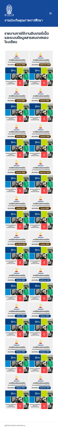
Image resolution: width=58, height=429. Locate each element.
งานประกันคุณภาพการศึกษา (24, 20)
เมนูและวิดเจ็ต (50, 13)
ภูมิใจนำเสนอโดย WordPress (15, 425)
